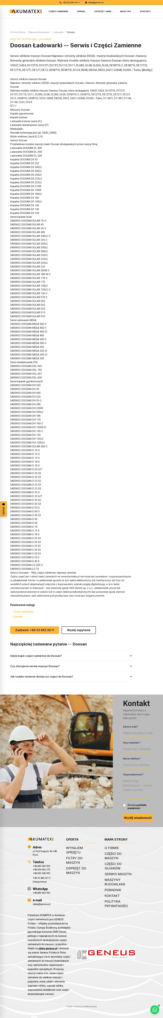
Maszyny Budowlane (39, 32)
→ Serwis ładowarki (21, 611)
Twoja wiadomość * (133, 774)
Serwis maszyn (118, 874)
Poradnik (113, 890)
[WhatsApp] (154, 1009)
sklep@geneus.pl (95, 2)
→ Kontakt (16, 616)
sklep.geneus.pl (47, 948)
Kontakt (145, 11)
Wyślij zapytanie (78, 630)
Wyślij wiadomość (138, 818)
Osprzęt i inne (102, 11)
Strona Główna (17, 32)
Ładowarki (58, 32)
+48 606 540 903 (41, 873)
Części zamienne (58, 11)
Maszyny (125, 11)
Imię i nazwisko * (132, 742)
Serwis (81, 11)
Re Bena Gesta (90, 1006)
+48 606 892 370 (41, 869)
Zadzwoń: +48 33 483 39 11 (34, 630)
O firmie (112, 848)
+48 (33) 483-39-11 (71, 2)
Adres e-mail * (130, 726)
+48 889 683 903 (41, 866)
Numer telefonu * (132, 758)
